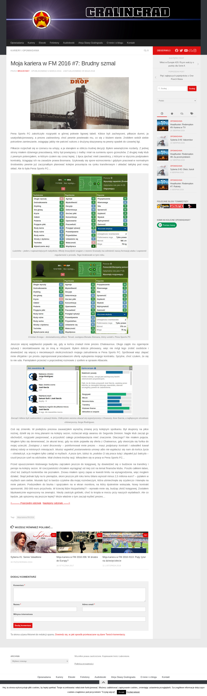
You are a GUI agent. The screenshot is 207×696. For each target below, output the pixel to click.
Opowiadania (17, 43)
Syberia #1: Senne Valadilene (26, 557)
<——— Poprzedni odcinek (26, 503)
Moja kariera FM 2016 (25, 517)
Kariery (31, 43)
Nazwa (17, 604)
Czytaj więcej (133, 692)
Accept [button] (121, 692)
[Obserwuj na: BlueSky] (190, 50)
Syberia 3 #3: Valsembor (181, 140)
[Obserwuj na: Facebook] (176, 50)
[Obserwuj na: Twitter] (181, 50)
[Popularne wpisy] (172, 114)
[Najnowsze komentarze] (182, 114)
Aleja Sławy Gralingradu (90, 43)
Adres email (88, 604)
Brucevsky (23, 71)
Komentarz (19, 585)
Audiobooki (68, 43)
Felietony (54, 43)
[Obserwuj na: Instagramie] (194, 50)
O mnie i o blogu (115, 43)
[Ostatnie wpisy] (162, 114)
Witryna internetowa (23, 614)
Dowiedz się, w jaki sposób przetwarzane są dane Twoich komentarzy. (90, 634)
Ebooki (42, 43)
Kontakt (131, 43)
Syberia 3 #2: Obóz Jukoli (182, 169)
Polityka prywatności (84, 664)
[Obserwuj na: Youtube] (185, 50)
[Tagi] (191, 114)
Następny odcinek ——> (56, 503)
